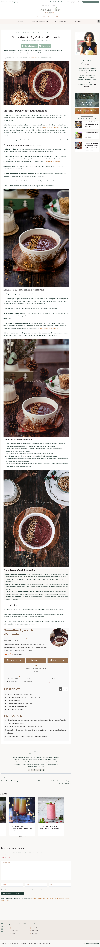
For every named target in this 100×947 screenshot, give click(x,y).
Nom (4, 884)
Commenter (37, 660)
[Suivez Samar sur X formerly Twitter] (32, 770)
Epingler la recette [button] (59, 660)
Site (51, 884)
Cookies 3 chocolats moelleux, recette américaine (91, 135)
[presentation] (22, 810)
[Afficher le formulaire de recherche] (99, 21)
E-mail (28, 884)
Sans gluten (35, 930)
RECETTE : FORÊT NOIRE (91, 1)
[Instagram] (56, 2)
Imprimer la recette (15, 660)
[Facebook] (51, 2)
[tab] (19, 836)
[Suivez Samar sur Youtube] (37, 770)
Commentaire (6, 862)
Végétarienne (35, 928)
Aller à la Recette (30, 46)
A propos (72, 1)
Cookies (24, 943)
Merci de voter (5, 855)
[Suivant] (61, 816)
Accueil (68, 1)
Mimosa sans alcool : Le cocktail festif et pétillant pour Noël (22, 829)
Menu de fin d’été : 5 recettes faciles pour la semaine (91, 124)
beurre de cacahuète (52, 161)
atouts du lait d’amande (51, 127)
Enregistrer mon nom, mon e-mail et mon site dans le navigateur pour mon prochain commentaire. (28, 889)
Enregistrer (46, 46)
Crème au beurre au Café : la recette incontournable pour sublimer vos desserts (54, 780)
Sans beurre (35, 933)
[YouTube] (61, 2)
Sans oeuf (14, 930)
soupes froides (87, 111)
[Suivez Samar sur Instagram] (34, 770)
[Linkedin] (64, 2)
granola (33, 58)
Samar (26, 40)
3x (66, 689)
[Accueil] (16, 32)
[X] (53, 2)
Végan (13, 928)
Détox (13, 933)
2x (63, 689)
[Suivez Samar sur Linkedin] (40, 770)
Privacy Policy (32, 943)
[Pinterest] (59, 2)
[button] (5, 654)
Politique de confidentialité (11, 943)
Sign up (15, 2)
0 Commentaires (45, 40)
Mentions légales (44, 943)
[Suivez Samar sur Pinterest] (43, 770)
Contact (78, 1)
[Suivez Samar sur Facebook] (29, 770)
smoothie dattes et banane (49, 328)
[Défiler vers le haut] (3, 937)
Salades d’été (87, 96)
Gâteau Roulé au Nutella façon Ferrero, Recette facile (17, 779)
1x (60, 689)
